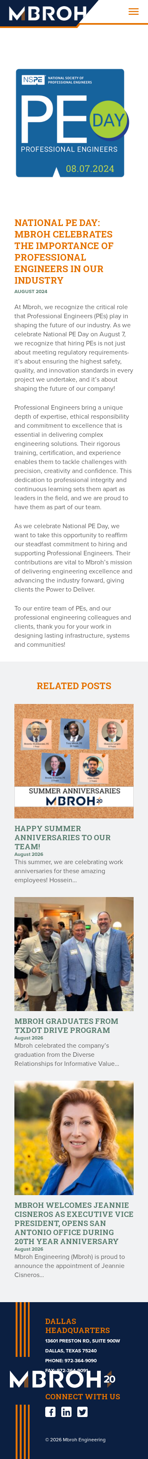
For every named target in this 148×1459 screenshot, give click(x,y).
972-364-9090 (81, 1360)
